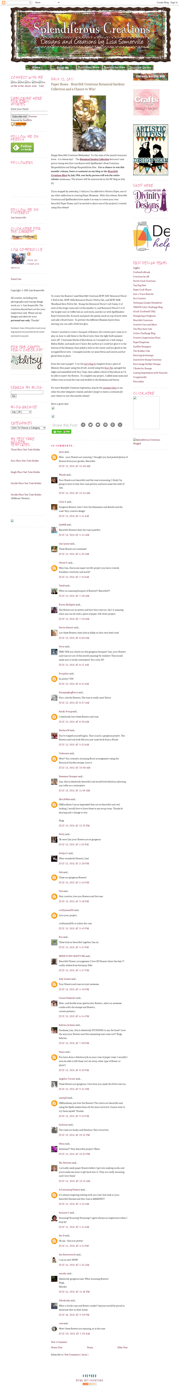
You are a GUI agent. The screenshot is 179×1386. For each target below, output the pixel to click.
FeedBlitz (27, 120)
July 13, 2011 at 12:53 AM (74, 493)
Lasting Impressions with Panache (150, 372)
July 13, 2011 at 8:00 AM (74, 638)
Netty (62, 834)
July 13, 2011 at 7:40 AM (74, 618)
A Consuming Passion (70, 1189)
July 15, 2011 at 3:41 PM (74, 1245)
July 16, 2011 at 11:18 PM (74, 1291)
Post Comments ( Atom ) (76, 1354)
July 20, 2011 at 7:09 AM (74, 1333)
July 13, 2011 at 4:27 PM (74, 970)
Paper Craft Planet (142, 289)
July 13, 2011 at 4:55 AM (74, 535)
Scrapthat (64, 673)
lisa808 (63, 524)
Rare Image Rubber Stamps (146, 364)
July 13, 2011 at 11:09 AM (74, 790)
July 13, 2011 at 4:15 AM (74, 516)
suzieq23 (63, 1097)
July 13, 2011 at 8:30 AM (74, 721)
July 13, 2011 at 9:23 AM (74, 744)
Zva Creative (139, 298)
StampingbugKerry (68, 692)
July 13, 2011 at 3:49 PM (74, 928)
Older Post (122, 1347)
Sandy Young (65, 711)
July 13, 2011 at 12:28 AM (75, 466)
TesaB (62, 585)
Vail (61, 891)
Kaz (61, 937)
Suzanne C (64, 1212)
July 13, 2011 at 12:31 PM (74, 825)
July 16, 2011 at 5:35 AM (74, 1264)
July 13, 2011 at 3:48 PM (74, 901)
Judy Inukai (65, 978)
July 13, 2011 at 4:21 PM (74, 947)
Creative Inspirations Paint (146, 337)
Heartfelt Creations (143, 320)
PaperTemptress (141, 342)
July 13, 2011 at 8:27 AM (74, 702)
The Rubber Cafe (141, 351)
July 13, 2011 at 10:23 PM (74, 1154)
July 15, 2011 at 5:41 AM (74, 1227)
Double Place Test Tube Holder (26, 483)
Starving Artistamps (143, 355)
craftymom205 (66, 910)
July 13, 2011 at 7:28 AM (74, 595)
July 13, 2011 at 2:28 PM (74, 863)
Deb (61, 872)
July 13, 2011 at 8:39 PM (74, 1070)
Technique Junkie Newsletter (147, 302)
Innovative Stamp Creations (147, 359)
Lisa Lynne (64, 543)
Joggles (136, 267)
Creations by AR (141, 276)
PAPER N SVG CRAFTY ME (72, 956)
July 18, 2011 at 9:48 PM (74, 1314)
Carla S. (63, 501)
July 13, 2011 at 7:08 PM (74, 1043)
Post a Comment (59, 1342)
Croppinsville (139, 377)
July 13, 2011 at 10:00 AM (75, 767)
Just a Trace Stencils (143, 294)
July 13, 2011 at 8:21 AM (74, 683)
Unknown (64, 753)
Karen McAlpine (67, 604)
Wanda (62, 474)
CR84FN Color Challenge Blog (148, 307)
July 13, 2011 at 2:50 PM (74, 882)
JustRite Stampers (142, 346)
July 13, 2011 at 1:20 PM (74, 844)
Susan (62, 1051)
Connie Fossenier (67, 998)
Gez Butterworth (67, 1254)
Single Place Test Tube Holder (25, 472)
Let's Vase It (90, 363)
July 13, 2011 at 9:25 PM (74, 1089)
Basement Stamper (68, 776)
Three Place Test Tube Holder (25, 449)
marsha (63, 1273)
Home (90, 1347)
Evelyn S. (64, 853)
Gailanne (64, 1124)
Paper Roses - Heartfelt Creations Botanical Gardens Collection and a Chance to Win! (87, 86)
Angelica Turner (67, 1078)
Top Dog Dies (139, 285)
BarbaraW (64, 730)
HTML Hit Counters (89, 1380)
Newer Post (56, 1347)
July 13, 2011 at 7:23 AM (74, 577)
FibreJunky (65, 1300)
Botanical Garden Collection (94, 159)
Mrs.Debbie (65, 799)
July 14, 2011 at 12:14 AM (74, 1181)
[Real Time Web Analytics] (89, 1384)
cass (61, 1323)
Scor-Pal (109, 367)
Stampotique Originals (144, 315)
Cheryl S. (63, 562)
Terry (62, 646)
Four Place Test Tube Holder (25, 460)
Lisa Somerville (18, 217)
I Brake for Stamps (142, 368)
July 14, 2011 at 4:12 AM (74, 1204)
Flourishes (138, 381)
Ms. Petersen (65, 1162)
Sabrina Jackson (67, 1025)
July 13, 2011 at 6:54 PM (74, 1016)
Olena (62, 1143)
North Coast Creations (144, 281)
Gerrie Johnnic (66, 627)
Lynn (62, 451)
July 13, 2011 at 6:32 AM (74, 554)
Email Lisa (16, 279)
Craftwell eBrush (141, 272)
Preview (33, 116)
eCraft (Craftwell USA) (144, 311)
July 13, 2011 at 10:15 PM (74, 1135)
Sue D (62, 1235)
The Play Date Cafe (142, 329)
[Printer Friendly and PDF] (61, 433)
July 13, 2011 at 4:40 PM (74, 989)
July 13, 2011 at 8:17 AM (74, 664)
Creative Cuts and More (145, 324)
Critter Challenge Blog (144, 333)
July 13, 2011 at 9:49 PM (74, 1116)
